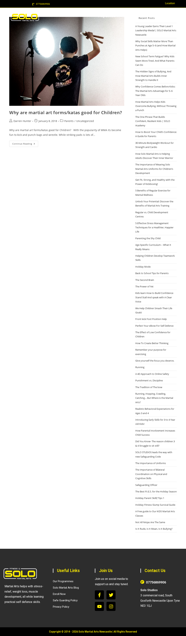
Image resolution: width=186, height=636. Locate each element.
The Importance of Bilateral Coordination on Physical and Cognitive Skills (151, 474)
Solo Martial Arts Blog (66, 587)
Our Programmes (63, 581)
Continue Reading (25, 143)
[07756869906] (142, 582)
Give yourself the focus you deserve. (154, 360)
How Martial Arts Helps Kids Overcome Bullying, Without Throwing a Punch (155, 106)
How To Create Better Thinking (151, 343)
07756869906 (156, 582)
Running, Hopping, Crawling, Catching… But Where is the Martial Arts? (154, 398)
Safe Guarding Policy (65, 600)
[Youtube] (99, 606)
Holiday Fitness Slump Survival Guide (155, 504)
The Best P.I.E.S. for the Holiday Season (156, 491)
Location (170, 3)
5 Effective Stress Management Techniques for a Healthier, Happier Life (154, 227)
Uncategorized (85, 121)
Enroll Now (59, 594)
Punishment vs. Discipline (149, 380)
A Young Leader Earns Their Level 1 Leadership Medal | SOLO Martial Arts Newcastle (155, 30)
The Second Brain (144, 280)
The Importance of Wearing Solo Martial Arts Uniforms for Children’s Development (154, 169)
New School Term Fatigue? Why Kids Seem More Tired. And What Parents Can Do (154, 61)
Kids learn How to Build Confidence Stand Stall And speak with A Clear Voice (154, 297)
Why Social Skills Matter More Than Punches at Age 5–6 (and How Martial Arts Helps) (155, 45)
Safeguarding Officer (146, 485)
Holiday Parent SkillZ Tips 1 (149, 498)
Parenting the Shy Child (148, 238)
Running (139, 367)
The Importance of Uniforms (150, 463)
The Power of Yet (144, 286)
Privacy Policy (61, 606)
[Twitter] (111, 594)
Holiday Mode (143, 266)
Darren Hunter (22, 121)
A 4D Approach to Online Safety (152, 374)
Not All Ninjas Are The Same (150, 522)
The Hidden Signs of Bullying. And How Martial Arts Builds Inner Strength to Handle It (153, 76)
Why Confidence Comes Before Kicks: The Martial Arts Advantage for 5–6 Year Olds (155, 91)
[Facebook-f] (99, 594)
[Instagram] (111, 606)
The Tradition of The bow (148, 387)
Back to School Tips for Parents (152, 273)
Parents (69, 121)
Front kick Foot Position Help (151, 319)
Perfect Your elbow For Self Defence (154, 325)
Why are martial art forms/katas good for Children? (65, 112)
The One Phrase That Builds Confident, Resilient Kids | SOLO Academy (152, 121)
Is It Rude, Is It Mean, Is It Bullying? (154, 528)
